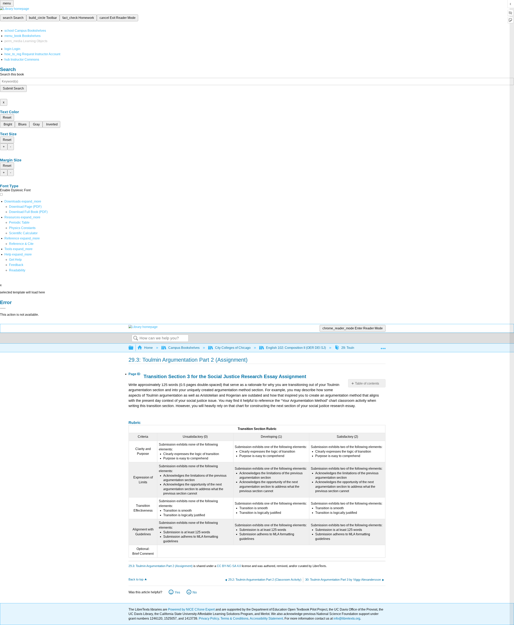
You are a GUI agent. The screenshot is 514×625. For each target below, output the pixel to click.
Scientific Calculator (23, 233)
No (195, 592)
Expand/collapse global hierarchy (133, 348)
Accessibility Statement (266, 618)
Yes (177, 592)
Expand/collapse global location (383, 347)
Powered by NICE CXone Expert (191, 609)
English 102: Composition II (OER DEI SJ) (296, 347)
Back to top (135, 579)
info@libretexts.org (346, 618)
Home (148, 347)
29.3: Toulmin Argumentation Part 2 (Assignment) (160, 566)
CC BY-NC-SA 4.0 (229, 566)
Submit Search (13, 88)
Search (136, 338)
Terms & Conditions (234, 618)
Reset (7, 117)
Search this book (12, 74)
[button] (16, 265)
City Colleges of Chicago (232, 347)
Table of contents (367, 383)
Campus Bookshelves (183, 347)
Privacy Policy (209, 618)
